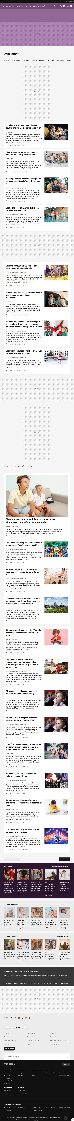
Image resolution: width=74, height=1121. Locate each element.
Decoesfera (7, 1093)
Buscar (67, 1056)
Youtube (71, 6)
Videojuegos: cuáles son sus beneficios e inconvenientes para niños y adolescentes (24, 295)
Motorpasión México (64, 1107)
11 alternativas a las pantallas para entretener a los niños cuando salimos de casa (24, 802)
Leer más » (20, 142)
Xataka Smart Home (9, 1080)
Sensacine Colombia (37, 1110)
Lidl (48, 60)
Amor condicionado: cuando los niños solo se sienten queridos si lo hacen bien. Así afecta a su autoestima (50, 889)
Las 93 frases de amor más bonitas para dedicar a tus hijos (9, 955)
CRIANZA (28, 6)
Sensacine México (36, 1107)
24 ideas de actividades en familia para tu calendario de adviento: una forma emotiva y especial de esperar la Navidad (24, 324)
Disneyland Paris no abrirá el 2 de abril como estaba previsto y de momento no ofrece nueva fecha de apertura (23, 601)
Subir (65, 1064)
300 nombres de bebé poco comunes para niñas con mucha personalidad (9, 924)
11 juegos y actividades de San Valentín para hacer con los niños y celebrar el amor (23, 632)
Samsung (41, 60)
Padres (29, 1044)
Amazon (68, 60)
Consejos (9, 132)
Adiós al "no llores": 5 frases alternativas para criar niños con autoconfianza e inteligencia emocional (22, 888)
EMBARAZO (19, 6)
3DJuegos (20, 1073)
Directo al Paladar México (50, 1108)
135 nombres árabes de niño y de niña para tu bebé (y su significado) (64, 924)
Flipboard (64, 6)
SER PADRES (10, 6)
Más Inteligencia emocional (60, 866)
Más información (49, 1119)
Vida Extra (20, 1075)
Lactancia (53, 1033)
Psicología (8, 867)
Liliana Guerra (14, 536)
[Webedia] (70, 1)
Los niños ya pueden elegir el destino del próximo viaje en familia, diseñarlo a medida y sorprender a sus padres (23, 747)
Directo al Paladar (50, 1073)
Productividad (60, 60)
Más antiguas (64, 859)
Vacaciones (26, 60)
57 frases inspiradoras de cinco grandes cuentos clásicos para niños (50, 956)
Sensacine (34, 1073)
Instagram (67, 6)
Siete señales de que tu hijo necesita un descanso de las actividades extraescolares (64, 887)
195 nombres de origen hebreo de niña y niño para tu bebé (36, 923)
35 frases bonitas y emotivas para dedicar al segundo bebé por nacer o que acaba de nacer (23, 957)
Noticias (16, 983)
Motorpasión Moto (64, 1075)
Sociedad (7, 1044)
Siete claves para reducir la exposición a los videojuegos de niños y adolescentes (30, 521)
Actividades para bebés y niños (16, 188)
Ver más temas (9, 1048)
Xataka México (8, 1107)
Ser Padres (9, 159)
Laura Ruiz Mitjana (16, 172)
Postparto (30, 1037)
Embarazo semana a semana (60, 983)
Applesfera (7, 1078)
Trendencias (7, 1090)
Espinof (34, 1075)
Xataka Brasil (7, 1110)
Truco (52, 60)
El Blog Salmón (22, 1090)
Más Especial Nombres (62, 904)
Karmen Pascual (15, 711)
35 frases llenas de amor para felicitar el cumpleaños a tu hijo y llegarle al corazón (37, 956)
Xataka (6, 1073)
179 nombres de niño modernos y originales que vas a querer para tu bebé (50, 924)
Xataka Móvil (7, 1075)
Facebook (58, 6)
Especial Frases (10, 936)
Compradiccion (8, 1096)
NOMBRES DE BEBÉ (39, 6)
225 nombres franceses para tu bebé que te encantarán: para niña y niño (22, 924)
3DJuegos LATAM (22, 1107)
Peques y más (54, 1044)
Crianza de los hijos (46, 983)
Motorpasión (62, 1073)
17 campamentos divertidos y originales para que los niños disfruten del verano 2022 (23, 181)
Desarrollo (53, 1037)
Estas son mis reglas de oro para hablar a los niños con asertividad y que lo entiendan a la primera (36, 887)
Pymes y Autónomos (23, 1093)
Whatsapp (34, 60)
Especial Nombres (11, 904)
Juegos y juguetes (12, 526)
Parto (5, 1037)
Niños (18, 60)
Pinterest (54, 6)
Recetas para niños (34, 983)
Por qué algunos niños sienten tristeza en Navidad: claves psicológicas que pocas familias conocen (9, 888)
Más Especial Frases (62, 936)
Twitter (61, 6)
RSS (27, 466)
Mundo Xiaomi (7, 1083)
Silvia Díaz (13, 145)
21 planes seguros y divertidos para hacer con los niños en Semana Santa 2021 (22, 572)
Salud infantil (23, 983)
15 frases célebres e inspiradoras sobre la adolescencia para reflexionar (64, 956)
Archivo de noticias (12, 859)
